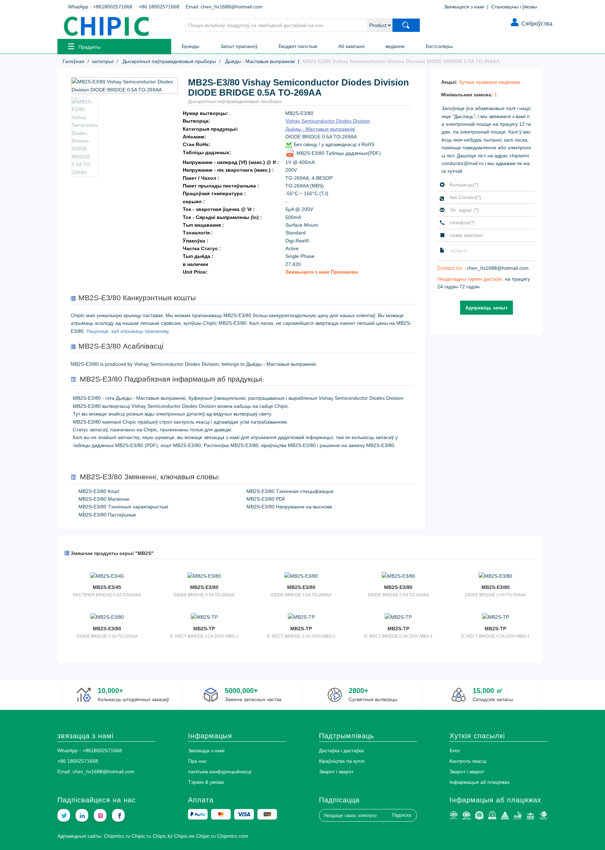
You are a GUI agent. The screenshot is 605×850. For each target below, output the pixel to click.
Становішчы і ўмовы (514, 6)
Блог (455, 750)
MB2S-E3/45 (107, 587)
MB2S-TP (204, 628)
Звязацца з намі (206, 750)
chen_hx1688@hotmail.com (498, 268)
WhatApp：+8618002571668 (100, 6)
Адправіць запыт (486, 307)
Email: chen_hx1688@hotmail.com (224, 6)
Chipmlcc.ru (117, 836)
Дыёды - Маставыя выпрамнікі (259, 61)
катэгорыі (102, 61)
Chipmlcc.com (232, 836)
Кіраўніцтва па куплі (341, 761)
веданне (395, 46)
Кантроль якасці (468, 761)
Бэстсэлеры (439, 46)
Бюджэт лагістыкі (298, 46)
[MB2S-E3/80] (204, 575)
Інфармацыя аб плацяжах (480, 782)
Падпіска (401, 815)
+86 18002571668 (159, 6)
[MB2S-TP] (204, 617)
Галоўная (73, 61)
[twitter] (63, 815)
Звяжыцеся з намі (464, 6)
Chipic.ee (184, 836)
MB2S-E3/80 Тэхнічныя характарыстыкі (123, 506)
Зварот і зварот (336, 771)
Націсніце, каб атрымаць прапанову (127, 331)
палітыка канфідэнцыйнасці (219, 771)
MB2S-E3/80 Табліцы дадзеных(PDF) (338, 153)
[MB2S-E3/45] (107, 575)
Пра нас (197, 761)
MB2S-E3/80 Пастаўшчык (107, 514)
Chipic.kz (163, 836)
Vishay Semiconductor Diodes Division (327, 121)
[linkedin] (82, 815)
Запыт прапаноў (239, 46)
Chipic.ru (141, 836)
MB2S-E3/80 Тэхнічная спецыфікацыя (290, 491)
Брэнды (190, 46)
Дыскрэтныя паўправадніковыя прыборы (168, 61)
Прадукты (89, 47)
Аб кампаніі (351, 46)
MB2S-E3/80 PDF (266, 499)
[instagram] (100, 815)
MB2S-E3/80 (204, 587)
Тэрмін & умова (206, 782)
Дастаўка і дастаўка (341, 750)
